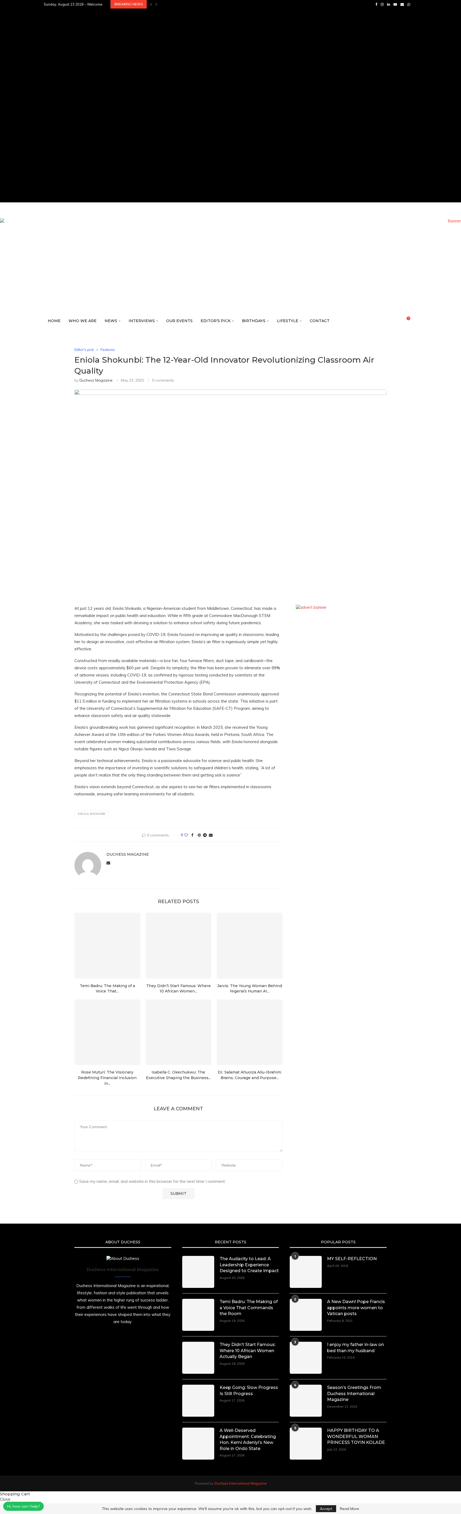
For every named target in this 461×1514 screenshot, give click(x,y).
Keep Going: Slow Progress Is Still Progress (203, 48)
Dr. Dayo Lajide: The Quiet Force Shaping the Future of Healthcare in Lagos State (239, 172)
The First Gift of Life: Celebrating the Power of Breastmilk (218, 145)
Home (54, 320)
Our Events (179, 320)
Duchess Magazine (96, 380)
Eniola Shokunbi (91, 814)
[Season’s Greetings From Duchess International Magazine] (306, 1401)
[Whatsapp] (408, 4)
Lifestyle (287, 320)
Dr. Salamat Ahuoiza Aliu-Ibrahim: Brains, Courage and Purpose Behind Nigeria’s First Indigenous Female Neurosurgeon (275, 154)
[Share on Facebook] (192, 835)
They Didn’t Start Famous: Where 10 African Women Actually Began (225, 40)
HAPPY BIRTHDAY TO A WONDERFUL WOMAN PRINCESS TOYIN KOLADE (356, 1436)
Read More (349, 1509)
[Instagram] (382, 4)
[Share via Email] (211, 835)
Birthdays (253, 320)
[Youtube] (395, 4)
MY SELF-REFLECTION (352, 1258)
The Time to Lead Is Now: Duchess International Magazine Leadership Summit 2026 (238, 75)
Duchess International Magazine (240, 1483)
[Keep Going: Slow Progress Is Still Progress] (198, 1401)
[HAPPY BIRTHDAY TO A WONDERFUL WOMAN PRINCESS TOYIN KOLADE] (306, 1444)
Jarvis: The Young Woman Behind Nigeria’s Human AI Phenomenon (222, 110)
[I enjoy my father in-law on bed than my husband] (306, 1358)
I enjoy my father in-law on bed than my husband (355, 1347)
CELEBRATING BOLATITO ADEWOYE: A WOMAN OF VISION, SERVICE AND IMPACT (229, 101)
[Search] (414, 321)
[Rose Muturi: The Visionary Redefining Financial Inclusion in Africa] (107, 1032)
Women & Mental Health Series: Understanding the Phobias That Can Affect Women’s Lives (247, 136)
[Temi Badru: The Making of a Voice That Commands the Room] (107, 946)
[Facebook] (376, 4)
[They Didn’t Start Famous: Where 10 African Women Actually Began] (179, 946)
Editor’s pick (215, 320)
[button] (151, 4)
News (111, 320)
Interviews (142, 320)
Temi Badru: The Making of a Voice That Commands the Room (218, 31)
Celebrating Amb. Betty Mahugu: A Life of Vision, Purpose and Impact (226, 92)
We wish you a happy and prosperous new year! (206, 13)
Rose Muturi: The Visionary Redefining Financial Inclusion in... (107, 1078)
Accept (326, 1508)
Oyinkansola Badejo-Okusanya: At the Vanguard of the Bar (218, 180)
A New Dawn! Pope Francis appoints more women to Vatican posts (356, 1307)
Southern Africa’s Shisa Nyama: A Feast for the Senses (211, 4)
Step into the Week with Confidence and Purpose (208, 163)
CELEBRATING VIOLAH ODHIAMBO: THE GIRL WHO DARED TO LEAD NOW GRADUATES (234, 66)
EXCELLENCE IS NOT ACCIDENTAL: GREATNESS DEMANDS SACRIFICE (218, 84)
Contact (319, 320)
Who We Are (83, 320)
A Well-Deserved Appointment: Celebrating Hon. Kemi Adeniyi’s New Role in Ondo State (244, 57)
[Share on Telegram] (205, 835)
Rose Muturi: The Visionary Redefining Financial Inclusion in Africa (223, 119)
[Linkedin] (388, 4)
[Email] (402, 4)
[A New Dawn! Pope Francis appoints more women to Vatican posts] (306, 1315)
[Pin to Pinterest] (199, 835)
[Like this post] (186, 835)
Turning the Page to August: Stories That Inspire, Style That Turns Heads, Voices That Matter (251, 189)
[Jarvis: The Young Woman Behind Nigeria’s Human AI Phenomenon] (250, 946)
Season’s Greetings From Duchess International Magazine (354, 1393)
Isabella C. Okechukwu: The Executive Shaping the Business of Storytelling (232, 128)
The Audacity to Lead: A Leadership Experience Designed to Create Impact (231, 22)
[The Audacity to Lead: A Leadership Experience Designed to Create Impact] (198, 1272)
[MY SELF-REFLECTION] (306, 1272)
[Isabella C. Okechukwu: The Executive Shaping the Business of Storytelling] (179, 1032)
